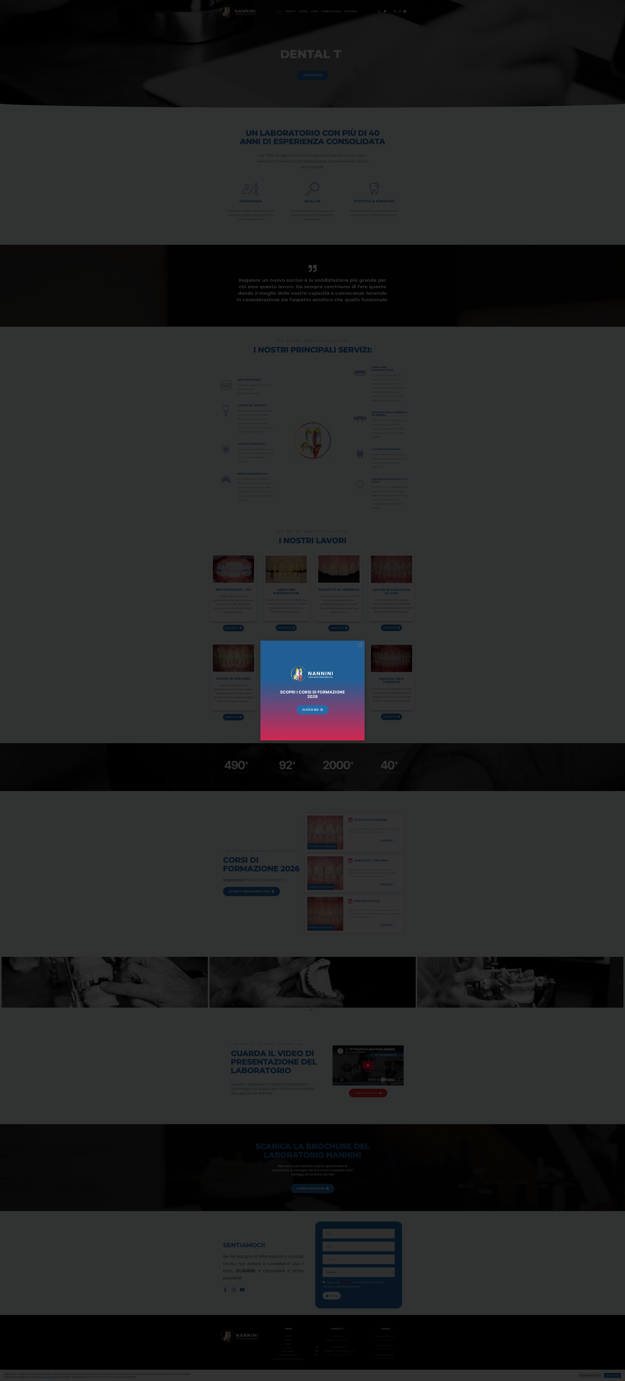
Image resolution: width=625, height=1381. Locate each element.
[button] (360, 645)
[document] (312, 690)
